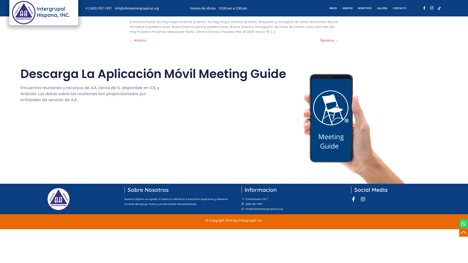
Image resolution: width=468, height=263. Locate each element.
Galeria (382, 8)
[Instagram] (432, 8)
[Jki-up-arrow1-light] (463, 232)
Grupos (347, 8)
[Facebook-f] (353, 199)
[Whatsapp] (463, 223)
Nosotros (364, 8)
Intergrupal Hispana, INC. (53, 11)
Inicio (333, 8)
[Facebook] (424, 8)
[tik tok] (439, 8)
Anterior (138, 40)
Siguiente (329, 40)
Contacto (399, 8)
